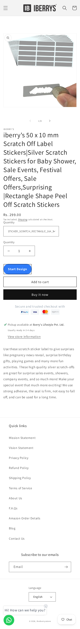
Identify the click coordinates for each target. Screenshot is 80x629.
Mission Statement (22, 438)
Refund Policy (19, 468)
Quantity (8, 222)
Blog (12, 528)
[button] (5, 8)
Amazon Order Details (24, 518)
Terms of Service (20, 488)
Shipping (22, 219)
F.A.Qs (13, 508)
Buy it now (40, 294)
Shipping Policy (20, 478)
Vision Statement (21, 448)
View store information (24, 337)
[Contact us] (9, 620)
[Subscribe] (66, 567)
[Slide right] (50, 121)
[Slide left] (30, 121)
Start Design (17, 269)
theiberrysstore (44, 621)
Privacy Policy (18, 458)
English (38, 597)
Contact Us (17, 538)
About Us (15, 498)
